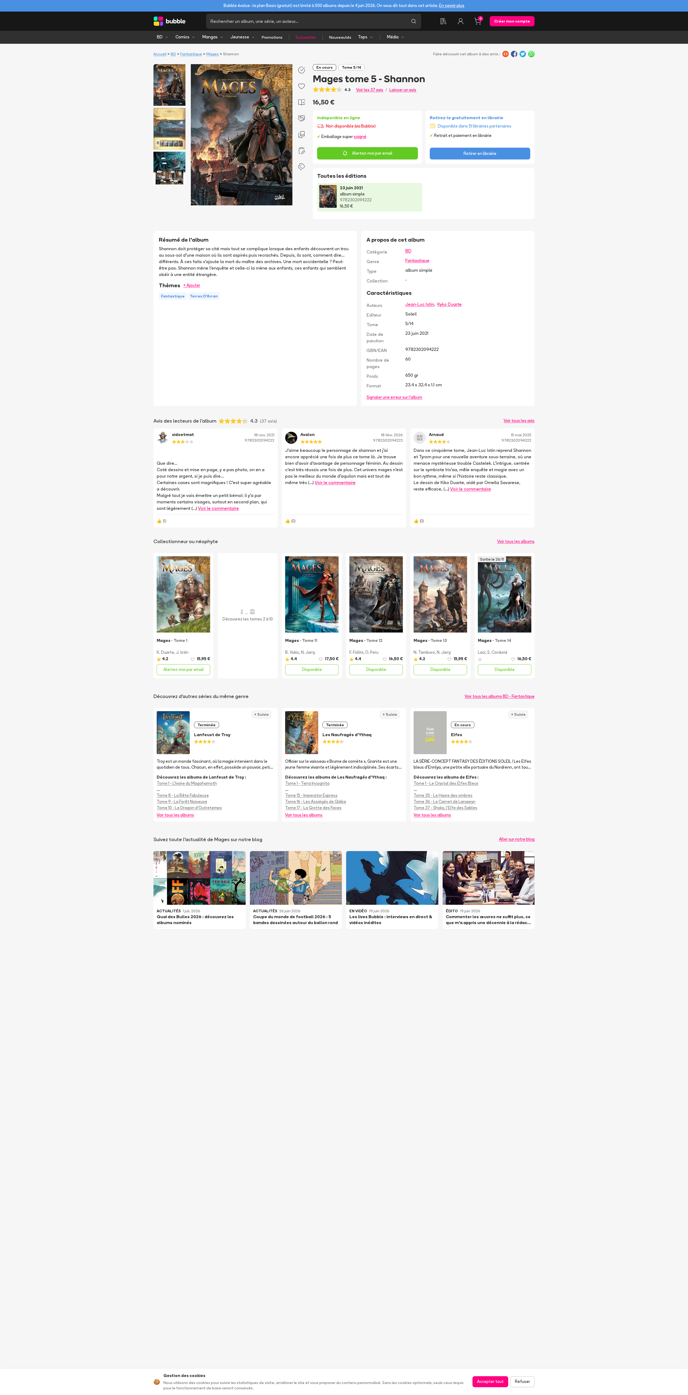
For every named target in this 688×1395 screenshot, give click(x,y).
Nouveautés (340, 37)
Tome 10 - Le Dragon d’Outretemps (189, 807)
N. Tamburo (424, 652)
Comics (182, 36)
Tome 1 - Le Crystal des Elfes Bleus (446, 783)
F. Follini (356, 652)
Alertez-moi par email (372, 153)
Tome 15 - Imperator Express (311, 795)
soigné (360, 136)
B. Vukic (292, 652)
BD (160, 36)
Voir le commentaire (218, 508)
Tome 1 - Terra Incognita (307, 783)
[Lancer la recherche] (413, 21)
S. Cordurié (497, 652)
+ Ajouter (191, 285)
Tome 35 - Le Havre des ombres (443, 795)
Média (393, 36)
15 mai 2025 (521, 435)
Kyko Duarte (449, 304)
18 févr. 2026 (392, 435)
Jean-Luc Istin (419, 304)
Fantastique (191, 54)
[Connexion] (460, 21)
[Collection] (443, 21)
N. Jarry (308, 652)
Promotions (272, 37)
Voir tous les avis (519, 420)
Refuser (522, 1381)
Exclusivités (306, 37)
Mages (212, 54)
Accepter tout (490, 1381)
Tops (362, 36)
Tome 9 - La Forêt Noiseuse (182, 801)
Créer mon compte (512, 21)
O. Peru (371, 652)
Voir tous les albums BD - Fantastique (500, 696)
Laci (481, 652)
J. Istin (182, 652)
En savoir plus (451, 5)
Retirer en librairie (480, 153)
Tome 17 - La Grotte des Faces (313, 807)
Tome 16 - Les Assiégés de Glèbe (315, 801)
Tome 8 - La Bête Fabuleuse (183, 795)
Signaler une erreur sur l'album (394, 397)
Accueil (159, 54)
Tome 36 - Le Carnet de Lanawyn (444, 801)
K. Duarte (165, 652)
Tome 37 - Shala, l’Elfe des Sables (445, 807)
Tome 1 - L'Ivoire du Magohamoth (187, 783)
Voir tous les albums (516, 541)
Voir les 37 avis (369, 89)
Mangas (210, 36)
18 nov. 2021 (264, 435)
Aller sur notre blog (517, 839)
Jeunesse (240, 36)
